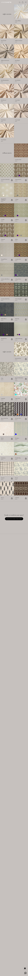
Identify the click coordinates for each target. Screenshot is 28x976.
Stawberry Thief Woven (7, 273)
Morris (7, 432)
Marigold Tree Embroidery (7, 193)
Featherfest (7, 392)
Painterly (7, 471)
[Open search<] (19, 2)
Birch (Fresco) (7, 94)
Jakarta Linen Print (7, 412)
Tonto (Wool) (7, 133)
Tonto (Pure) (7, 114)
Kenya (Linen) (7, 34)
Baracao (7, 491)
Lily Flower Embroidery (7, 173)
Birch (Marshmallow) (7, 74)
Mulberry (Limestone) (7, 54)
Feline (7, 372)
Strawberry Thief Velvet (7, 293)
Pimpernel (7, 233)
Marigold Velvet (7, 332)
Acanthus (7, 213)
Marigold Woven (7, 253)
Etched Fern (7, 452)
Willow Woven (7, 312)
